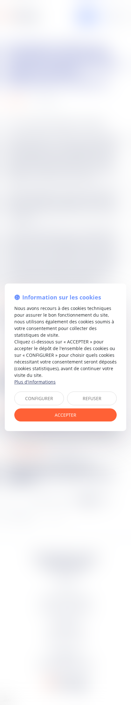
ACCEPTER (65, 415)
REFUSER (92, 398)
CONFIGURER (39, 398)
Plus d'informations (35, 382)
